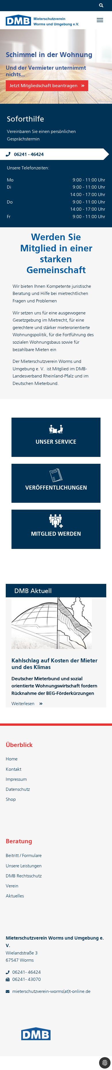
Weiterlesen (23, 703)
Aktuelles (15, 896)
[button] (7, 66)
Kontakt (13, 769)
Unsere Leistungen (24, 866)
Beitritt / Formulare (24, 855)
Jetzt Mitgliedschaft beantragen (43, 85)
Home (12, 759)
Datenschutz (18, 789)
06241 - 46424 (29, 154)
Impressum (16, 779)
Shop (11, 799)
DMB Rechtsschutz (24, 876)
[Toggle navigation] (99, 20)
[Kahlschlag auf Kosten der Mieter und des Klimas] (51, 623)
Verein (12, 886)
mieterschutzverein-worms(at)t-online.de (51, 991)
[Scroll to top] (99, 1057)
